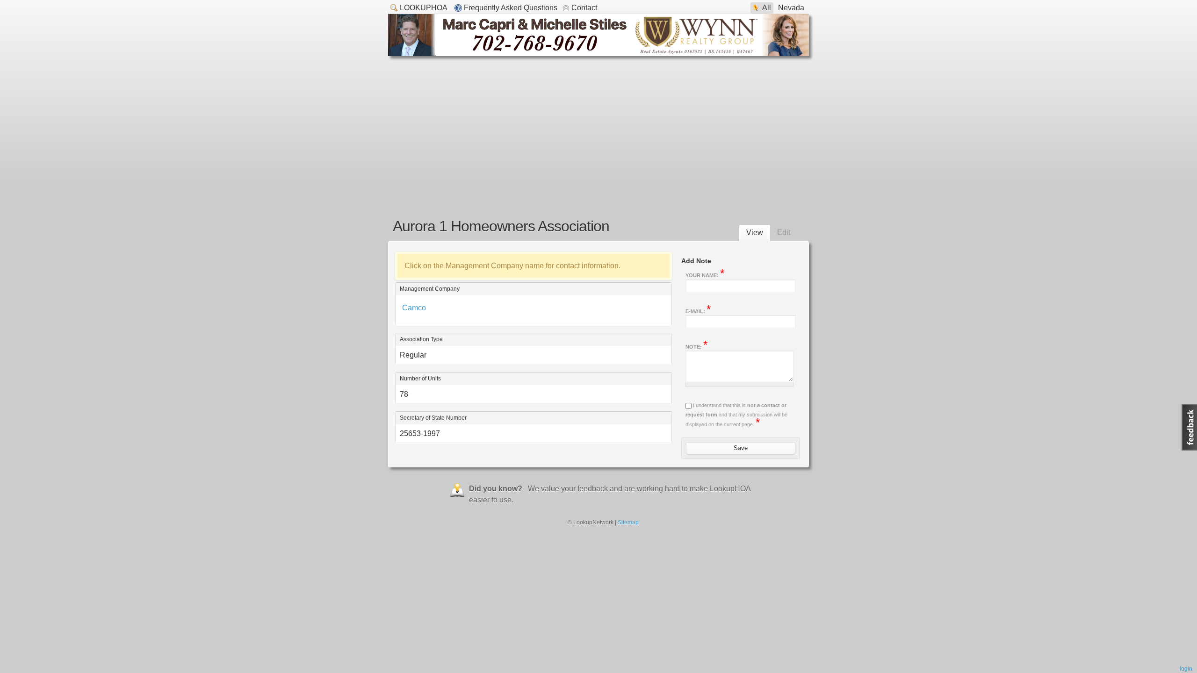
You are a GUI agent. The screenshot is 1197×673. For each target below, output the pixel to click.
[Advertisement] (598, 126)
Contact (584, 8)
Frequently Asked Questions (510, 8)
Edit (783, 232)
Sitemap (628, 522)
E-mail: (698, 310)
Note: (696, 346)
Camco (414, 308)
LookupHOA (423, 8)
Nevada (791, 8)
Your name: (704, 274)
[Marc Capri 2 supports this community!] (598, 53)
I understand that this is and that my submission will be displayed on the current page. (736, 414)
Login (1186, 669)
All (766, 8)
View (754, 232)
